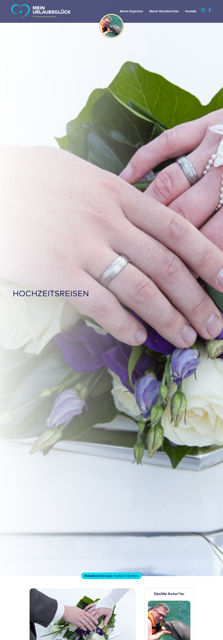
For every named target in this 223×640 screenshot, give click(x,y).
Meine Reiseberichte (164, 11)
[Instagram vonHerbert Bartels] (203, 11)
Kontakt (190, 11)
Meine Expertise (131, 11)
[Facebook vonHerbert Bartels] (210, 11)
